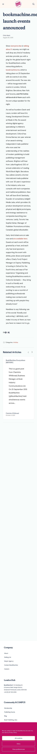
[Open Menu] (3, 4)
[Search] (33, 4)
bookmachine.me (13, 70)
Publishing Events (9, 712)
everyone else (16, 46)
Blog (5, 716)
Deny (18, 744)
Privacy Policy (13, 732)
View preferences (18, 749)
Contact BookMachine (11, 665)
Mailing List (7, 657)
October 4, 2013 (10, 415)
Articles (15, 342)
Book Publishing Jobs (10, 720)
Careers (6, 669)
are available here (20, 238)
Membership (8, 708)
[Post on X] (9, 332)
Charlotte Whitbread (12, 413)
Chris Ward (6, 35)
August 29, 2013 (8, 37)
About (6, 653)
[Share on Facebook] (5, 332)
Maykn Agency (8, 661)
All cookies (18, 738)
